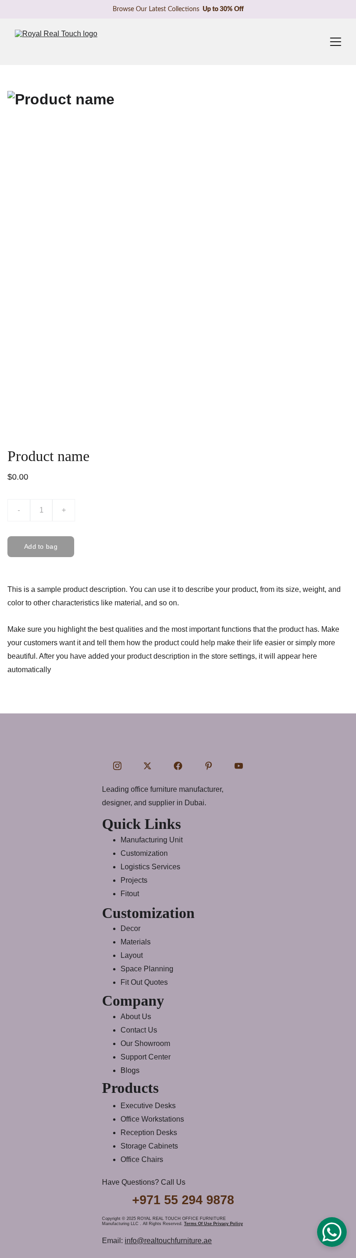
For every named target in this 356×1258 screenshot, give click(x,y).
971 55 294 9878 (187, 1200)
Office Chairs (142, 1159)
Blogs (130, 1070)
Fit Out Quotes (144, 982)
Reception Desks (149, 1132)
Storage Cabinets (149, 1146)
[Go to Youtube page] (239, 766)
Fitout (130, 894)
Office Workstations (152, 1119)
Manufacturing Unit (152, 840)
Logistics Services (150, 867)
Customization (144, 853)
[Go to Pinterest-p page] (208, 766)
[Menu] (335, 42)
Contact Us (139, 1030)
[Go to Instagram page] (117, 766)
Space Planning (147, 969)
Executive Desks (148, 1106)
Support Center (146, 1057)
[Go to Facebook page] (178, 766)
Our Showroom (145, 1043)
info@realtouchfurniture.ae (168, 1241)
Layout (132, 955)
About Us (136, 1017)
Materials (136, 942)
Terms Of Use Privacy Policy (213, 1223)
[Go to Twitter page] (147, 766)
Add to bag (40, 546)
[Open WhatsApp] (332, 1232)
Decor (130, 928)
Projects (134, 880)
